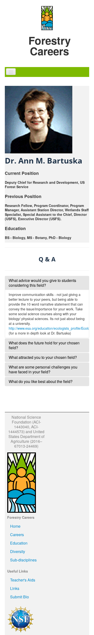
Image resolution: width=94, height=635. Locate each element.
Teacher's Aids (22, 580)
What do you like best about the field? (41, 381)
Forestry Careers (49, 46)
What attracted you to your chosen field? (43, 357)
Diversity (17, 551)
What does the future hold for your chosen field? (44, 345)
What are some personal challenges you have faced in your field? (43, 369)
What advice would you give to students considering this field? (42, 283)
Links (14, 588)
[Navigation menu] (11, 71)
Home (15, 526)
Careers (17, 534)
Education (18, 543)
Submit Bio (19, 597)
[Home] (47, 17)
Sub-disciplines (23, 560)
